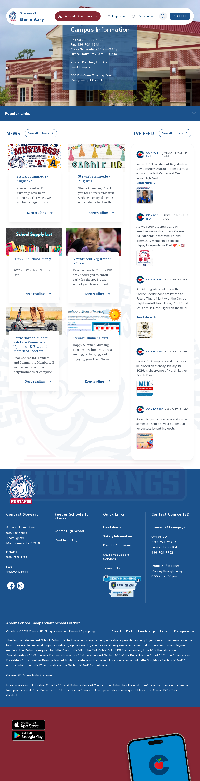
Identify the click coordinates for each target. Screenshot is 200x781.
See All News (38, 133)
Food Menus (112, 527)
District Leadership (140, 631)
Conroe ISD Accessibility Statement (30, 675)
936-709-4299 (17, 572)
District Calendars (117, 545)
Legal (164, 631)
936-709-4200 (17, 557)
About (116, 631)
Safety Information (117, 536)
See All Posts (173, 133)
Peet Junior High (67, 540)
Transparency (183, 631)
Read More (144, 183)
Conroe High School (69, 531)
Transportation (114, 568)
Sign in (180, 16)
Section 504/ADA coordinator (88, 665)
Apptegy (90, 631)
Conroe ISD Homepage (168, 527)
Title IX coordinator (45, 665)
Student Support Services (116, 557)
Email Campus (80, 67)
